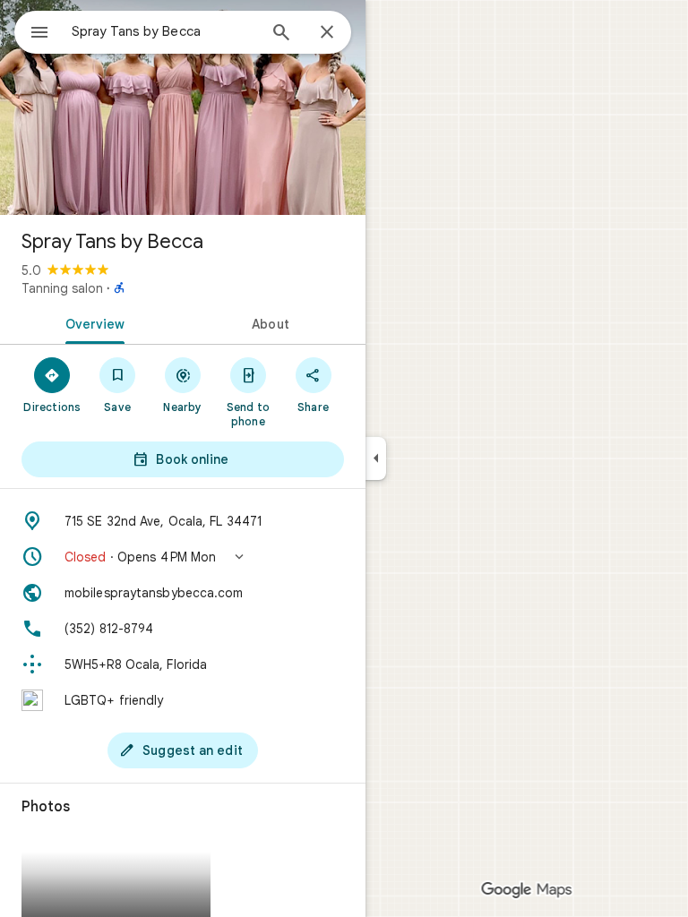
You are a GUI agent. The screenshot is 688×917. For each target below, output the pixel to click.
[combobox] (164, 31)
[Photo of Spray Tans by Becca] (183, 107)
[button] (183, 557)
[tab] (91, 322)
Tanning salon (62, 288)
